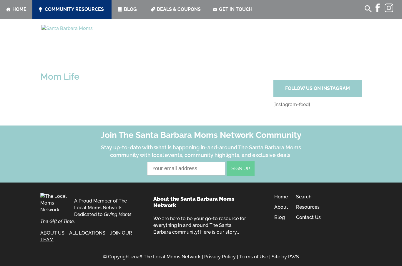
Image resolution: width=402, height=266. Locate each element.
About (281, 207)
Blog (130, 9)
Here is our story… (219, 232)
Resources (308, 207)
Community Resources (74, 9)
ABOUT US (52, 233)
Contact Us (308, 217)
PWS (293, 257)
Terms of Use (253, 257)
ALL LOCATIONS (87, 233)
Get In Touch (236, 9)
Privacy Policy (220, 257)
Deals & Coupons (179, 9)
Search (303, 197)
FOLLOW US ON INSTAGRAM (317, 88)
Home (19, 9)
